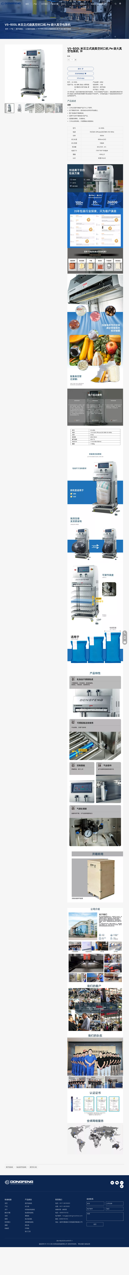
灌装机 (27, 1216)
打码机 (27, 1228)
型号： (69, 82)
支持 (6, 1216)
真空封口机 (33, 1167)
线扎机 (27, 1225)
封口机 (27, 1206)
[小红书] (122, 1183)
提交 (95, 1224)
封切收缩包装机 (30, 1209)
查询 (79, 69)
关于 (6, 1209)
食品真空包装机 (21, 1167)
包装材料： (96, 85)
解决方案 (7, 1213)
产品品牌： (96, 82)
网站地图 (81, 1244)
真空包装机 (9, 1167)
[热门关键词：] (115, 4)
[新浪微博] (112, 1183)
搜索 (6, 1225)
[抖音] (122, 1186)
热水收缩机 (28, 1219)
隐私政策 (87, 1244)
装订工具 (28, 1231)
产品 (6, 1206)
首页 (6, 1203)
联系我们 (7, 1222)
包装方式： (96, 87)
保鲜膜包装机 (29, 1222)
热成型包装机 (29, 1213)
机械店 (7, 1228)
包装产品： (70, 85)
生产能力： (96, 89)
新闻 (6, 1219)
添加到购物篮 (79, 73)
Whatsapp (80, 78)
